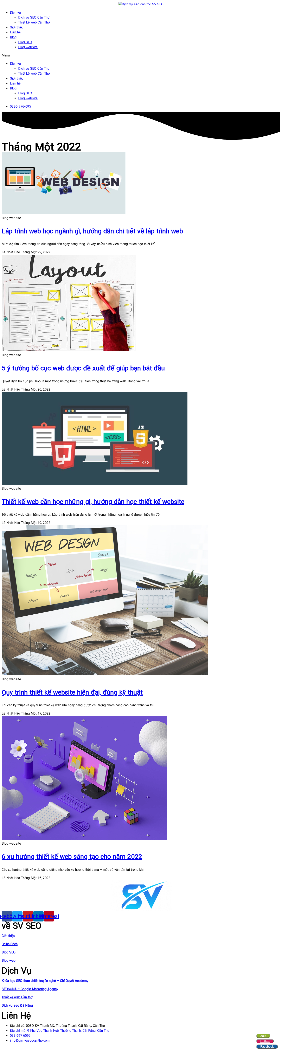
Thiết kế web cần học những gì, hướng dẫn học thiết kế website (93, 502)
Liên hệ (15, 32)
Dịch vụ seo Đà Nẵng (17, 1005)
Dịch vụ (15, 12)
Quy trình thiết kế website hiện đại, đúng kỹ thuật (72, 692)
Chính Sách (10, 944)
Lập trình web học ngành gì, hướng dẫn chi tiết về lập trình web (92, 231)
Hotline (265, 1041)
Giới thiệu (16, 27)
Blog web (8, 960)
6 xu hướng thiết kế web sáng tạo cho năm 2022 (72, 856)
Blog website (28, 47)
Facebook (267, 1046)
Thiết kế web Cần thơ (17, 997)
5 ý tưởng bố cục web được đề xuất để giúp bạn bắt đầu (83, 368)
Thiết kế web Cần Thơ (34, 22)
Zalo (263, 1036)
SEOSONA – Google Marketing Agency (30, 989)
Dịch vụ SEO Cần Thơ (33, 17)
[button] (141, 55)
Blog (13, 37)
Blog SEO (25, 42)
